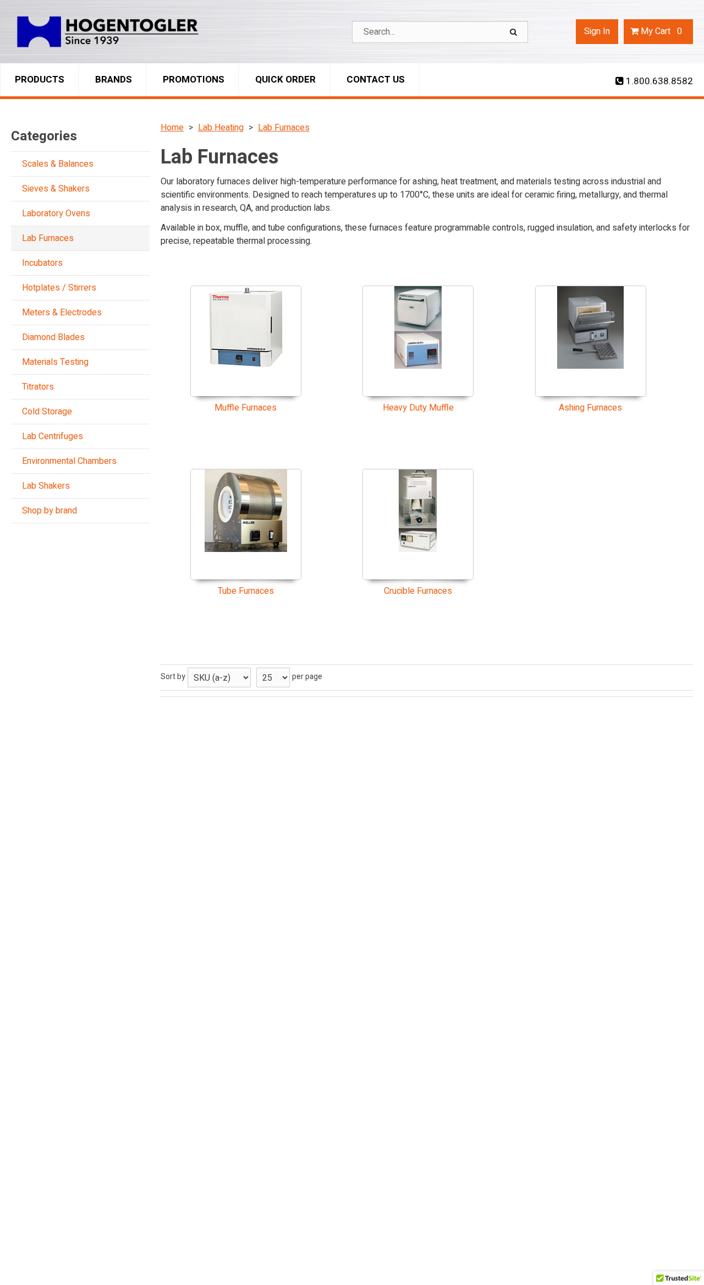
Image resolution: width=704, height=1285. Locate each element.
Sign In (597, 31)
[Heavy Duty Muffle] (418, 327)
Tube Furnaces (246, 591)
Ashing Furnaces (590, 408)
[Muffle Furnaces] (246, 327)
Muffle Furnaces (246, 408)
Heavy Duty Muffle (418, 408)
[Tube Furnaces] (246, 510)
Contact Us (375, 79)
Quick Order (285, 79)
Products (39, 79)
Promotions (193, 79)
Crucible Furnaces (418, 591)
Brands (113, 79)
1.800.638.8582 (658, 81)
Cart (661, 31)
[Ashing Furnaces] (591, 327)
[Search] (515, 32)
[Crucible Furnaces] (418, 510)
